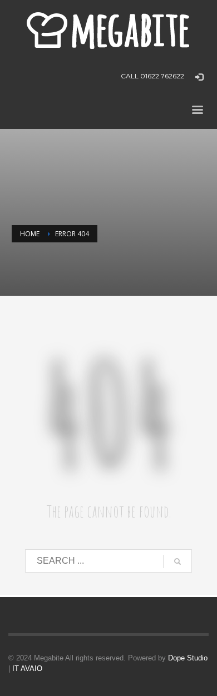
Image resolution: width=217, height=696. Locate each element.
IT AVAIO (27, 668)
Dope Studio (188, 658)
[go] (177, 561)
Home (30, 233)
